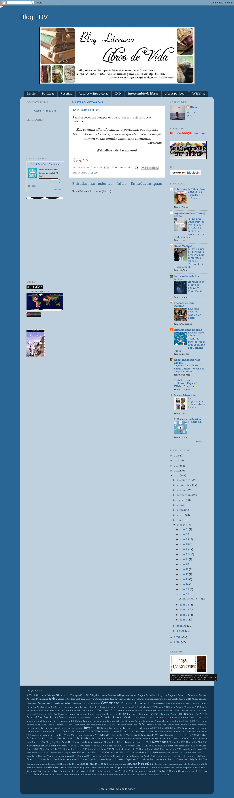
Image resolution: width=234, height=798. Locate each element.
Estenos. (110, 721)
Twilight (162, 770)
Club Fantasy (182, 380)
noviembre (184, 485)
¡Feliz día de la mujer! (86, 110)
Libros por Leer (175, 93)
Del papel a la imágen (107, 707)
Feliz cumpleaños (172, 721)
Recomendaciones (37, 764)
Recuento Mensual (71, 764)
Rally (192, 759)
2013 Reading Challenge (45, 164)
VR (118, 775)
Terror (82, 771)
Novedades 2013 (177, 742)
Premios (32, 759)
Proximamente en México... (163, 759)
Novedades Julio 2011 (125, 749)
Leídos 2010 (163, 728)
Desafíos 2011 (89, 710)
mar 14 (184, 584)
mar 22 (184, 554)
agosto (181, 500)
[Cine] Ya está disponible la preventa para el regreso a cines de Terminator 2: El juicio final (189, 257)
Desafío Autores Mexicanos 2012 (183, 707)
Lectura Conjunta (109, 728)
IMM (118, 93)
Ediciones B (101, 714)
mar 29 (185, 539)
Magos (67, 735)
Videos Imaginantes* (66, 774)
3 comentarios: (121, 167)
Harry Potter (112, 724)
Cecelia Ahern (178, 699)
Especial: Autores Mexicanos (119, 717)
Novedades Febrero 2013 (99, 749)
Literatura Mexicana (184, 731)
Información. (161, 725)
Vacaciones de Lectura (194, 771)
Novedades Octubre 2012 (171, 753)
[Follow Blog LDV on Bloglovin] (186, 174)
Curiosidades (47, 707)
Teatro (75, 771)
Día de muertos (164, 711)
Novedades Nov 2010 (90, 752)
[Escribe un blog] (146, 168)
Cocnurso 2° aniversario (53, 703)
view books (58, 189)
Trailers (123, 771)
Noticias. (86, 742)
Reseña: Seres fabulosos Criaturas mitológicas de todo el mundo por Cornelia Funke (189, 341)
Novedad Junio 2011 (138, 742)
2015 (177, 455)
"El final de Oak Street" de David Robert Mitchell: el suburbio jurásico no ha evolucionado (189, 227)
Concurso (110, 702)
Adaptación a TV (80, 695)
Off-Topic (91, 172)
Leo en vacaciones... (195, 728)
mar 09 (185, 589)
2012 (177, 470)
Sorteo (198, 767)
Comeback (95, 703)
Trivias (141, 771)
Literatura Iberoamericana (137, 731)
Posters (203, 756)
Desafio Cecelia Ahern (67, 710)
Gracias (68, 725)
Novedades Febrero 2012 (75, 749)
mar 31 (184, 529)
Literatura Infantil (163, 732)
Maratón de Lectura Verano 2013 (180, 735)
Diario (61, 714)
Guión (87, 725)
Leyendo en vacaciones (39, 731)
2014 (177, 460)
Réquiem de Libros (117, 764)
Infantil (150, 724)
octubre (182, 489)
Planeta (181, 755)
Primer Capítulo (88, 759)
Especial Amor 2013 (171, 714)
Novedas (42, 756)
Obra (74, 756)
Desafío (140, 707)
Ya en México (136, 774)
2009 (177, 642)
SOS (205, 768)
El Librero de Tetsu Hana (189, 189)
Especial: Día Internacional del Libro (62, 721)
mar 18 (184, 569)
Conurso (185, 703)
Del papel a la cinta (88, 707)
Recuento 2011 (54, 764)
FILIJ (197, 721)
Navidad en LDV (36, 742)
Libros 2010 (92, 731)
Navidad (203, 738)
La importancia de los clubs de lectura (196, 403)
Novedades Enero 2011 (159, 745)
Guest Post (78, 725)
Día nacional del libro (47, 714)
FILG (192, 721)
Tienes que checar (109, 771)
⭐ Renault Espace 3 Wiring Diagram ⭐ (185, 385)
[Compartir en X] (150, 168)
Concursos (158, 703)
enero (181, 630)
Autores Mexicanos (37, 698)
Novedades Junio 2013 (170, 749)
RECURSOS (195, 422)
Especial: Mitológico (94, 721)
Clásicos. (31, 703)
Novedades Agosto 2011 (41, 745)
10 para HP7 (64, 695)
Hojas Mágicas (183, 245)
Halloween (97, 724)
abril (180, 519)
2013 (177, 465)
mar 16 (184, 579)
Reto (185, 764)
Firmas (204, 721)
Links (116, 732)
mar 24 (185, 549)
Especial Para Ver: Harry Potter (47, 717)
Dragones (81, 714)
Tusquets (151, 771)
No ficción (74, 742)
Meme (138, 738)
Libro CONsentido (64, 731)
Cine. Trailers (199, 698)
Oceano (81, 756)
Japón (56, 728)
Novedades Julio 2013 (149, 749)
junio (180, 509)
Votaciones (110, 774)
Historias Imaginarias (188, 329)
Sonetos (178, 768)
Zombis (165, 775)
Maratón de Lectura (112, 734)
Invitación (46, 728)
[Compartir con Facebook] (153, 168)
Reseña (132, 763)
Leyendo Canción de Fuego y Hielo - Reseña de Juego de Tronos (189, 368)
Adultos (111, 695)
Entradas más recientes (92, 184)
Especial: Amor (91, 717)
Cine (189, 698)
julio (180, 504)
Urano (172, 771)
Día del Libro (195, 710)
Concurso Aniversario (135, 703)
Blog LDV (34, 17)
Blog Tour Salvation (114, 699)
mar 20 (185, 564)
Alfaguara (123, 695)
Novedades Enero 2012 (184, 746)
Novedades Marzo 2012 (38, 753)
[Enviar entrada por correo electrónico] (136, 167)
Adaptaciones (98, 695)
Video (51, 775)
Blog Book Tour (78, 699)
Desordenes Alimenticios (144, 711)
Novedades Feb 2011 (51, 749)
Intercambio (33, 728)
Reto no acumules (37, 767)
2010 (177, 637)
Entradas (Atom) (100, 191)
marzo (181, 524)
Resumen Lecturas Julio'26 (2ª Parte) (194, 313)
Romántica (73, 767)
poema (190, 756)
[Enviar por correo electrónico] (143, 168)
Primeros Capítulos (125, 759)
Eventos (129, 721)
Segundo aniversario (91, 767)
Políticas (48, 93)
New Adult (61, 742)
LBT (98, 728)
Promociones (143, 759)
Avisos (62, 698)
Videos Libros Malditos (91, 774)
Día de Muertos (180, 711)
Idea (135, 725)
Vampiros (33, 774)
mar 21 (184, 559)
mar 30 (185, 534)
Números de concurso (59, 756)
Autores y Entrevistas (93, 93)
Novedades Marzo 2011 (194, 749)
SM (172, 768)
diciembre (184, 479)
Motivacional (181, 738)
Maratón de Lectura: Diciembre (70, 738)
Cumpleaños (34, 707)
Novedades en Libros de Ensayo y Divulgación (196, 286)
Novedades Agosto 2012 (68, 746)
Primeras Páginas (105, 759)
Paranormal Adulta (141, 756)
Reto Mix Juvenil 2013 (197, 764)
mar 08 (185, 594)
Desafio (132, 707)
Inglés (170, 724)
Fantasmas (148, 721)
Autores (203, 695)
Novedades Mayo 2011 (63, 752)
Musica (193, 738)
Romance (60, 767)
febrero (182, 625)
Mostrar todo (201, 442)
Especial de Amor (195, 713)
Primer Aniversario (69, 759)
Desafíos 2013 (123, 710)
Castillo (167, 699)
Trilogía (133, 771)
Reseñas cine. (160, 764)
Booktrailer (130, 698)
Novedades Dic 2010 (114, 745)
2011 (177, 475)
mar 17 (184, 574)
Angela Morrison (147, 695)
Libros (80, 731)
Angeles (162, 695)
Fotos (29, 725)
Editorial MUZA (117, 714)
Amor (133, 695)
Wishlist (198, 93)
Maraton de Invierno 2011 (85, 735)
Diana (41, 169)
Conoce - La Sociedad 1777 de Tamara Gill (196, 194)
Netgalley (50, 742)
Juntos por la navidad (71, 728)
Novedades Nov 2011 (118, 752)
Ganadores (39, 724)
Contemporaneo (172, 703)
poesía (197, 756)
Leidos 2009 (151, 728)
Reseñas (66, 93)
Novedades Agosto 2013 (91, 746)
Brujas (140, 698)
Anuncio (182, 695)
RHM (50, 767)
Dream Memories (185, 395)
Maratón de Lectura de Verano (145, 734)
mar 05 (185, 604)
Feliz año (158, 721)
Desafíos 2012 (106, 710)
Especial (154, 713)
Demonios (122, 707)
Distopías (70, 714)
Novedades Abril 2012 (196, 742)
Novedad (98, 742)
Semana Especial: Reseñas (120, 767)
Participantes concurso (163, 756)
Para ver (125, 755)
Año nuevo (193, 695)
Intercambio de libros (143, 93)
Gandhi (50, 725)
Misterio (157, 738)
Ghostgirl (59, 725)
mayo (181, 515)
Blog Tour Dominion (95, 699)
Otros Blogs (112, 755)
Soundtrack (32, 771)
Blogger (130, 788)
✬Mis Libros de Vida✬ (41, 695)
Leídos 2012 (175, 728)
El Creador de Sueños (187, 419)
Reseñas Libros (175, 764)
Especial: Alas (74, 717)
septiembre (184, 494)
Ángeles (172, 695)
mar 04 (185, 609)
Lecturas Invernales (131, 728)
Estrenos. (120, 721)
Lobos (34, 735)
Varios (44, 774)
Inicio (31, 93)
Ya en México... (153, 774)
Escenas (143, 714)
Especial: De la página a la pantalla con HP (162, 717)
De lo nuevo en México (67, 707)
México (147, 738)
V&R (178, 771)
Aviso (53, 698)
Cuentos (202, 703)
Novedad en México (114, 742)
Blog (68, 699)
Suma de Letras (48, 770)
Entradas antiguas (146, 184)
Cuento (193, 703)
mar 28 (184, 544)
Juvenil (89, 728)
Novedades (160, 742)
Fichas (186, 721)
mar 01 (184, 619)
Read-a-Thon (201, 759)
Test (89, 771)
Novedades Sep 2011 (195, 752)
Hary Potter (126, 725)
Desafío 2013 (162, 707)
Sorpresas (188, 767)
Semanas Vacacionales (150, 767)
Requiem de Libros (94, 763)
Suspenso (65, 771)
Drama (90, 714)
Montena (168, 738)
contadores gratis (38, 291)
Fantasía (138, 721)
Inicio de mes (188, 724)
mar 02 (185, 614)
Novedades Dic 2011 (135, 746)
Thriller (95, 771)
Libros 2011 (107, 731)
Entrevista (132, 714)
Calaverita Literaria (154, 699)
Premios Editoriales (47, 759)
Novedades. (32, 756)
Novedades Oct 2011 (145, 752)
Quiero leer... (183, 759)
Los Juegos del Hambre (50, 735)
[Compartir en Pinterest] (157, 168)
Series (167, 768)
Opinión (101, 756)
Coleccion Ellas (79, 703)
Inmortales (202, 725)
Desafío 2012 (150, 707)
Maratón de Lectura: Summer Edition (113, 738)
